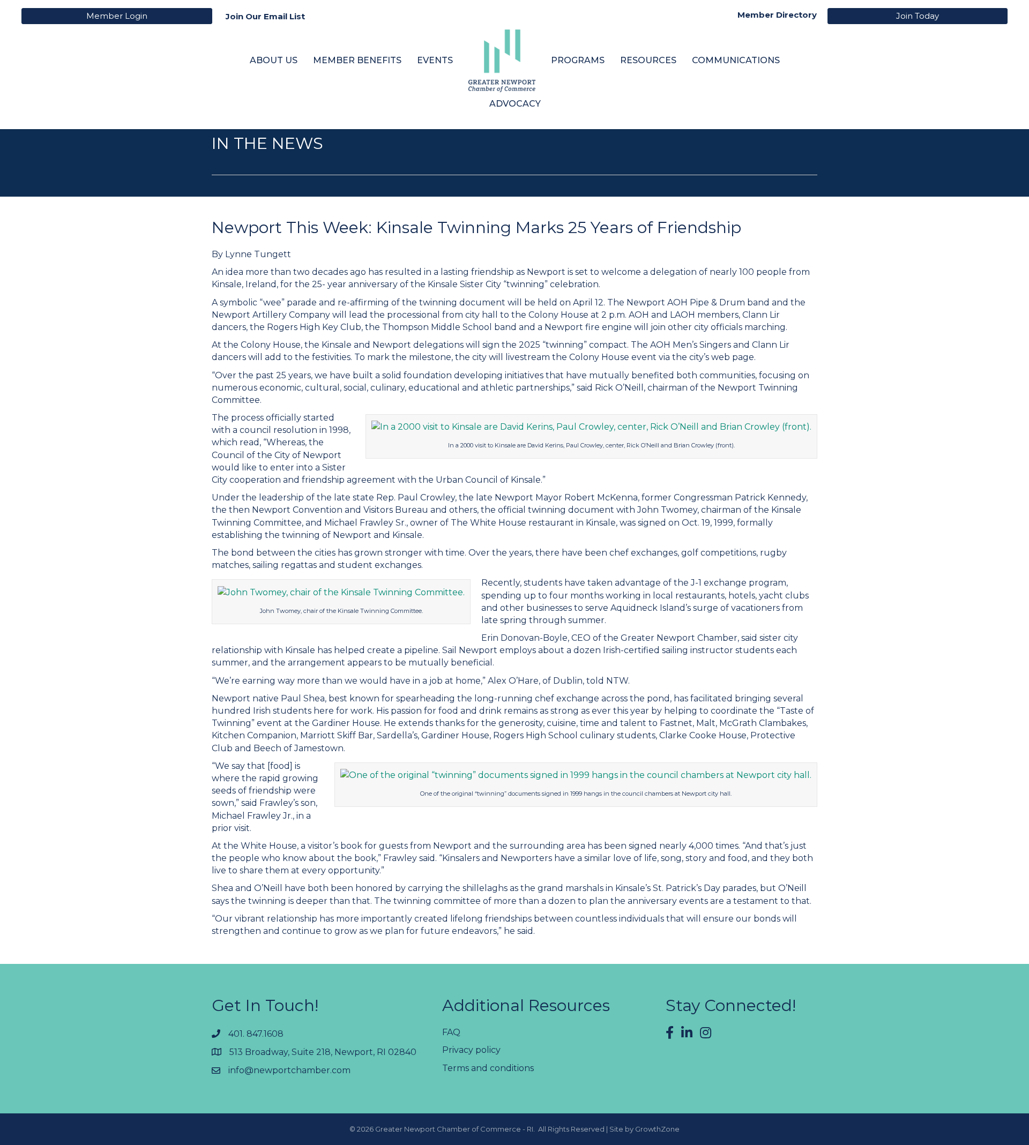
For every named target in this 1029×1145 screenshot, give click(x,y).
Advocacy (515, 104)
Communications (736, 60)
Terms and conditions (488, 1068)
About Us (273, 60)
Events (435, 60)
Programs (578, 60)
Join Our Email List (265, 16)
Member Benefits (357, 60)
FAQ (451, 1032)
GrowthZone (657, 1129)
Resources (648, 60)
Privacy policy (471, 1050)
